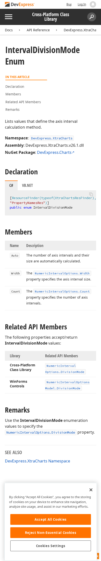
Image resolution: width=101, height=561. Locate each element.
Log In (82, 4)
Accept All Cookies (51, 519)
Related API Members (23, 102)
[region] (50, 521)
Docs (9, 30)
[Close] (91, 489)
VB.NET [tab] (27, 185)
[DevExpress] (20, 4)
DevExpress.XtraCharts (82, 30)
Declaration (14, 86)
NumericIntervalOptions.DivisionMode (40, 432)
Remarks (12, 109)
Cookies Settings (50, 546)
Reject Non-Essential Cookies (50, 532)
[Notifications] (93, 4)
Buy (69, 4)
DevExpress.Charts (54, 152)
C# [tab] (11, 185)
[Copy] (90, 194)
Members (13, 94)
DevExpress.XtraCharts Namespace (37, 461)
